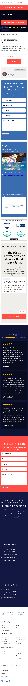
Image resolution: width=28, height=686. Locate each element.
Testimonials (5, 630)
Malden (4, 656)
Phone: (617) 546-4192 (10, 595)
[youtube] (6, 681)
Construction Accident (20, 642)
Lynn (3, 653)
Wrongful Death (20, 637)
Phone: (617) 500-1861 (10, 554)
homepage (4, 50)
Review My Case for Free (14, 8)
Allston (18, 651)
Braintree (18, 653)
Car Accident (5, 637)
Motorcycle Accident (5, 640)
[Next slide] (24, 311)
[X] (2, 681)
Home (1, 34)
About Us (4, 625)
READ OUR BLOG (14, 317)
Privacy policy (5, 670)
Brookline (18, 658)
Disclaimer (4, 676)
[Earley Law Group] (7, 3)
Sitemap (3, 673)
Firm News (6, 279)
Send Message (6, 133)
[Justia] (4, 681)
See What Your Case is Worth (14, 22)
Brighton (18, 656)
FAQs (17, 628)
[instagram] (9, 681)
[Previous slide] (20, 311)
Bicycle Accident (21, 639)
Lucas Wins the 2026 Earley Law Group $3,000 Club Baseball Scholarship (14, 282)
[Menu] (26, 2)
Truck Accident (6, 643)
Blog (17, 625)
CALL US (21, 2)
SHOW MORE (14, 239)
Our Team (4, 628)
